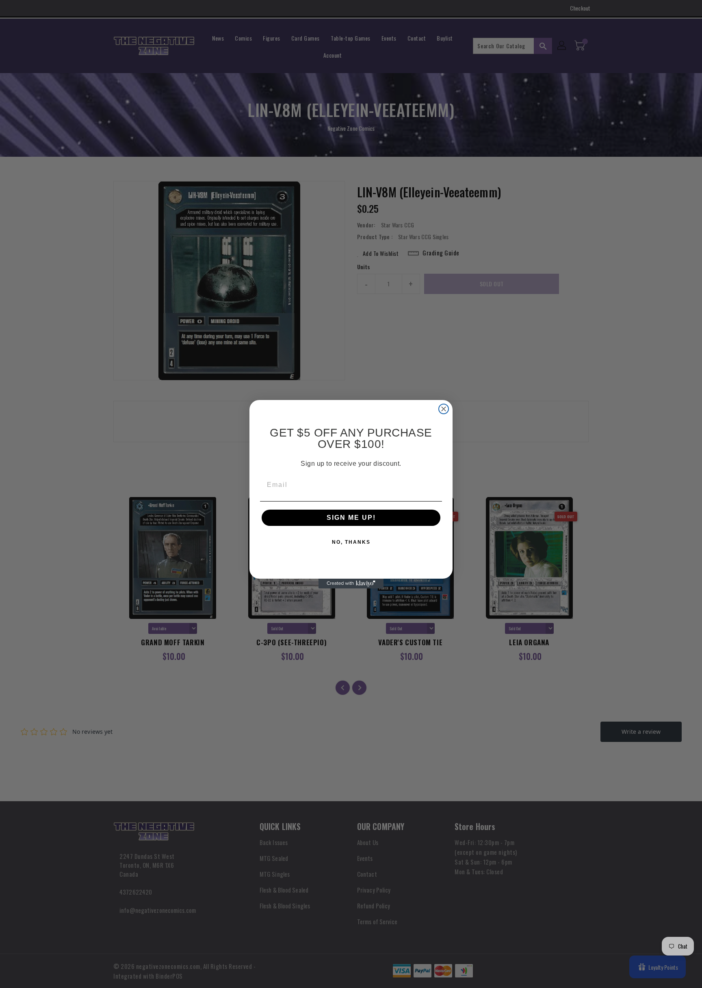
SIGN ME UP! (351, 517)
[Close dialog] (443, 409)
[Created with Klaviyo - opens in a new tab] (351, 583)
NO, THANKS (351, 542)
